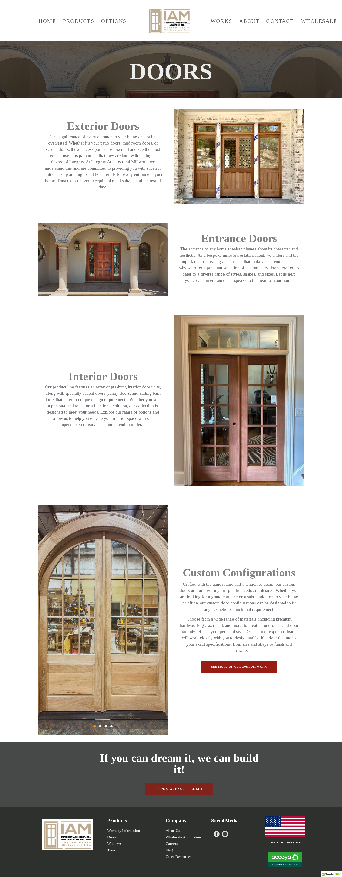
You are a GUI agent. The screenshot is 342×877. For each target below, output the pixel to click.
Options (113, 21)
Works (221, 21)
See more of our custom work (239, 666)
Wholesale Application (183, 837)
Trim (111, 850)
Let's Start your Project (179, 789)
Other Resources (178, 857)
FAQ (169, 850)
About (249, 21)
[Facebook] (216, 834)
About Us (173, 831)
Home (47, 21)
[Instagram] (225, 834)
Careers (172, 844)
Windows (114, 844)
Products (78, 21)
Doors (112, 837)
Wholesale (319, 21)
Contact (280, 21)
